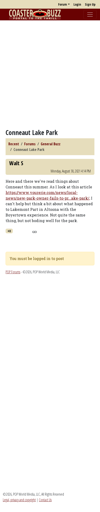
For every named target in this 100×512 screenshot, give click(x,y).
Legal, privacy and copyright (19, 499)
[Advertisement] (50, 74)
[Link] (34, 231)
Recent (13, 143)
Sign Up (90, 4)
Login (77, 4)
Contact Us (45, 499)
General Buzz (50, 143)
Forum (62, 4)
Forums (30, 143)
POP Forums (13, 271)
